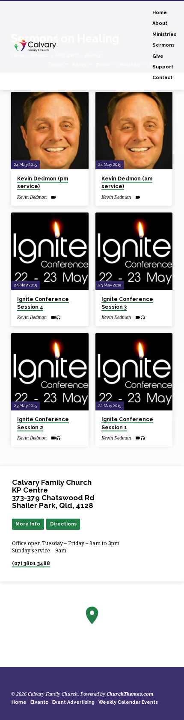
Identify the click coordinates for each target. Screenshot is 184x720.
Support (162, 67)
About (159, 23)
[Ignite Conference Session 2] (50, 371)
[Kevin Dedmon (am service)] (134, 130)
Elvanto (39, 702)
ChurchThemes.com (130, 693)
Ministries (164, 34)
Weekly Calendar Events (128, 702)
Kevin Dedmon (32, 197)
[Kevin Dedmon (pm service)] (50, 130)
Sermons (163, 45)
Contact (162, 77)
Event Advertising (73, 702)
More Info (27, 524)
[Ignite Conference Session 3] (134, 251)
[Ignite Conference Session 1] (134, 371)
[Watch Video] (53, 197)
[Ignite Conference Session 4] (50, 251)
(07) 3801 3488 (31, 564)
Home (159, 12)
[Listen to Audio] (58, 317)
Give (157, 56)
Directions (63, 524)
